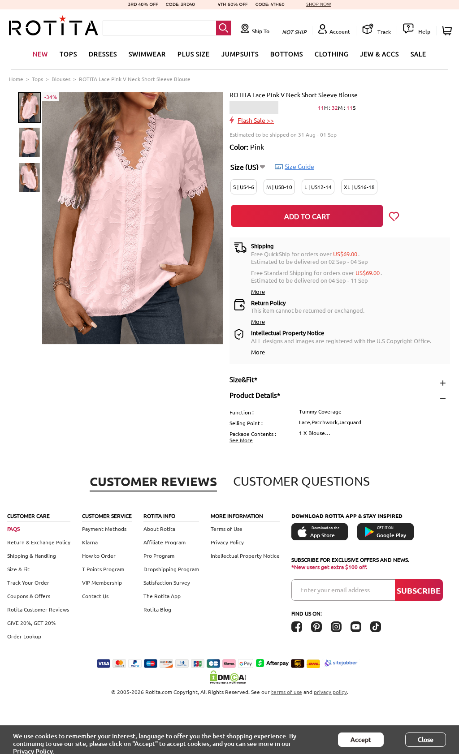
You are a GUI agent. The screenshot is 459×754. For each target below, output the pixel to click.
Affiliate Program (164, 542)
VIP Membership (102, 582)
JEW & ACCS (379, 54)
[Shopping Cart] (448, 30)
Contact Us (95, 595)
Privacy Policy (227, 542)
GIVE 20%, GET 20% (31, 622)
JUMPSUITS (240, 54)
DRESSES (103, 54)
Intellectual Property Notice (245, 555)
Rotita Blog (157, 609)
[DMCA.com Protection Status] (229, 677)
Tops (37, 78)
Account (339, 31)
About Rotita (159, 528)
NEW (40, 54)
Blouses (61, 78)
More (258, 291)
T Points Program (103, 569)
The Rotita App (162, 595)
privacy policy (330, 691)
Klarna (90, 542)
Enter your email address (335, 590)
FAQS (13, 528)
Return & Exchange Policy (38, 542)
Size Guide (299, 166)
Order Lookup (24, 636)
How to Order (99, 555)
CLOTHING (331, 54)
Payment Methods (104, 528)
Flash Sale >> (256, 120)
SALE (418, 54)
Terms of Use (226, 528)
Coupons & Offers (28, 595)
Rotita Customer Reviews (38, 609)
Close (425, 739)
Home (16, 78)
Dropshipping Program (171, 569)
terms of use (286, 691)
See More (241, 440)
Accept (361, 739)
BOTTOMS (286, 54)
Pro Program (158, 555)
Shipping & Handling (31, 555)
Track (383, 31)
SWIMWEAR (147, 54)
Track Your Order (28, 582)
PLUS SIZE (194, 54)
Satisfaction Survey (166, 582)
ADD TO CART (307, 215)
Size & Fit (18, 569)
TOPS (68, 54)
